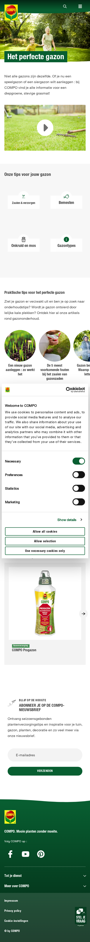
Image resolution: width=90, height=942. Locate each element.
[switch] (79, 474)
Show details (66, 520)
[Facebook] (10, 854)
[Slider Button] (83, 613)
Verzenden (45, 771)
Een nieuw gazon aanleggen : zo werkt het (20, 370)
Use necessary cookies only (45, 551)
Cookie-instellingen (16, 921)
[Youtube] (25, 854)
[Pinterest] (41, 854)
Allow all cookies (45, 531)
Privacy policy (12, 911)
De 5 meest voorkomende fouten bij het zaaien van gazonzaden (54, 372)
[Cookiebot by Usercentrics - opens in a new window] (66, 390)
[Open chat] (81, 917)
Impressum (11, 901)
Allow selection (45, 541)
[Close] (64, 6)
